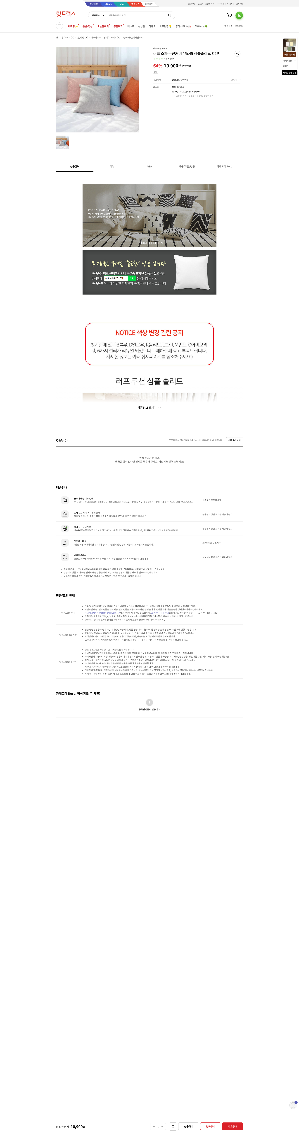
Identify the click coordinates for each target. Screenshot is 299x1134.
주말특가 (118, 26)
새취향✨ (73, 26)
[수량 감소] (153, 1126)
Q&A (149, 166)
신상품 (141, 26)
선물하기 (188, 1126)
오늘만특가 (103, 26)
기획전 (285, 66)
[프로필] (239, 15)
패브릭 (94, 37)
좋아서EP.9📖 (183, 26)
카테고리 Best (224, 166)
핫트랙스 (96, 15)
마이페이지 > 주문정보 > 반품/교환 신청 (102, 612)
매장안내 (230, 3)
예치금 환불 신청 (289, 72)
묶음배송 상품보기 (204, 95)
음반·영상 (88, 26)
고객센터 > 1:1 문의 (160, 612)
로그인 (200, 3)
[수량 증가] (162, 1126)
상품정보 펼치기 (147, 407)
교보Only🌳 (201, 26)
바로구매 (232, 1126)
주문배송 (220, 3)
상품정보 (74, 166)
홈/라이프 (66, 37)
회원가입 (191, 3)
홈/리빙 (80, 37)
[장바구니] (229, 15)
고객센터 (239, 3)
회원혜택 (208, 3)
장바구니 (210, 1126)
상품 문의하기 (234, 440)
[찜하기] (173, 1126)
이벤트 (152, 26)
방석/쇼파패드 (110, 37)
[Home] (57, 37)
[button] (237, 54)
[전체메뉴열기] (59, 25)
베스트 (130, 26)
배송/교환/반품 (187, 166)
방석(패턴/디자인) (131, 37)
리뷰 (112, 166)
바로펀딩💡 (165, 26)
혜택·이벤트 (287, 60)
